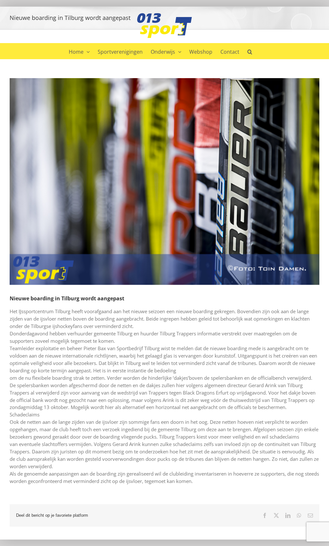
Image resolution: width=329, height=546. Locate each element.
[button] (249, 51)
